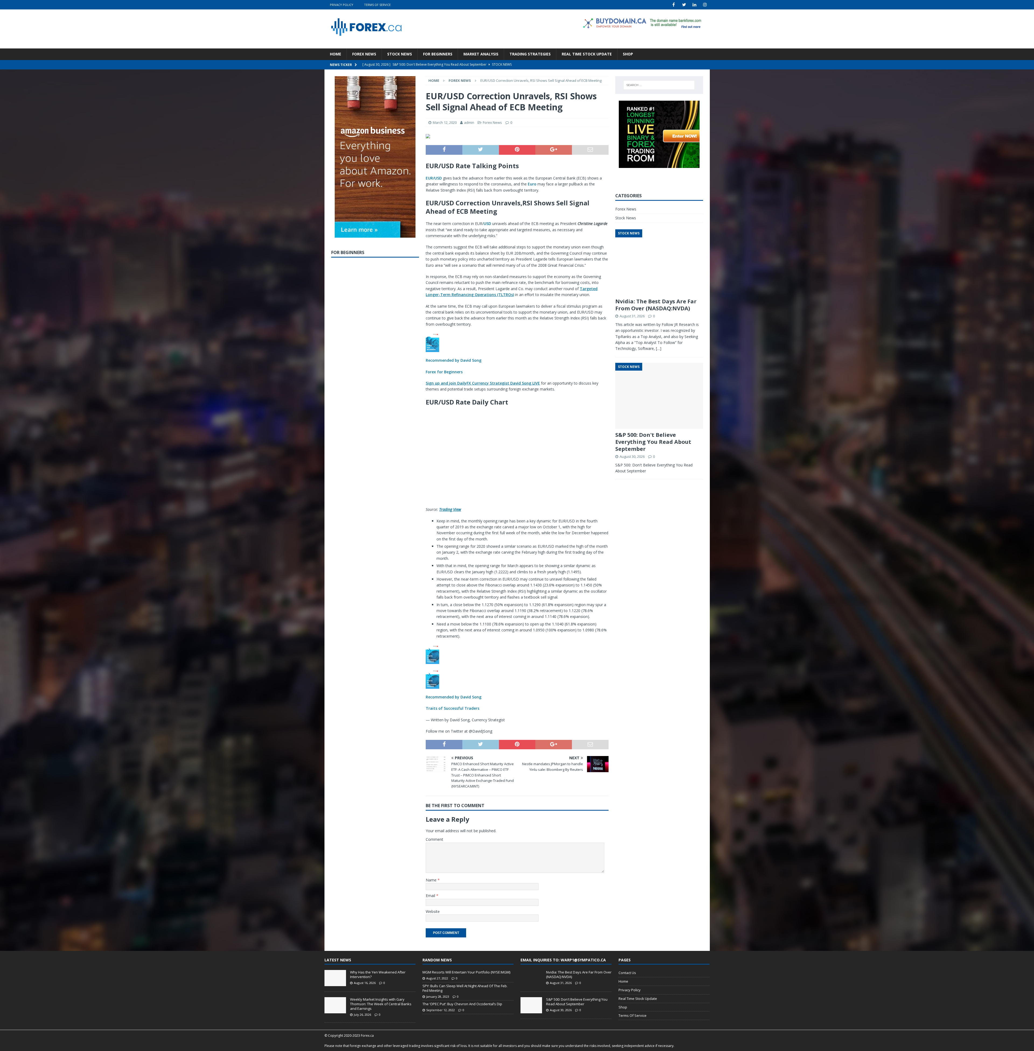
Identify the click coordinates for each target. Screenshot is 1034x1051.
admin (469, 122)
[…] (658, 348)
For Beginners (437, 54)
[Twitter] (684, 4)
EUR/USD (434, 178)
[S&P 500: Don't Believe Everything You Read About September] (531, 1005)
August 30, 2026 (632, 456)
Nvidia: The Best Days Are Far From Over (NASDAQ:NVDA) (656, 305)
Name (432, 880)
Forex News (364, 54)
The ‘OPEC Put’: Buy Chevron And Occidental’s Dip (462, 1003)
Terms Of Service (377, 5)
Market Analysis (480, 54)
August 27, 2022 (437, 978)
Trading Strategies (530, 54)
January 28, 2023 (437, 996)
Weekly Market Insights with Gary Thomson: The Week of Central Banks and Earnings (380, 1004)
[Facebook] (673, 4)
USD (487, 223)
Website (433, 911)
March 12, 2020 (445, 122)
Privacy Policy (341, 5)
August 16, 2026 (365, 983)
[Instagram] (705, 4)
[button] (517, 354)
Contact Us (627, 972)
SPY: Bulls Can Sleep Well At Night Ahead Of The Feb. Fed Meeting (465, 988)
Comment (434, 839)
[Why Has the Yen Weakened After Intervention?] (335, 978)
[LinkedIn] (694, 4)
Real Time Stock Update (587, 54)
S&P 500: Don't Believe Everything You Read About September (653, 441)
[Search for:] (659, 85)
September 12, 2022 (440, 1010)
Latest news (337, 959)
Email (431, 895)
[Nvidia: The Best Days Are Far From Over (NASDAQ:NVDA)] (531, 978)
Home (335, 54)
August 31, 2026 (632, 316)
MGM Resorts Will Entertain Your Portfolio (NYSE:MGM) (466, 972)
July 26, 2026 (362, 1015)
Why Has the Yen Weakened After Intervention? (378, 974)
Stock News (399, 54)
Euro (532, 184)
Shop (628, 54)
